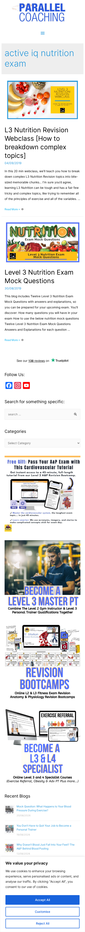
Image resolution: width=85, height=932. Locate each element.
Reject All (42, 923)
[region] (42, 894)
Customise (42, 911)
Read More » (12, 209)
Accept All (42, 900)
